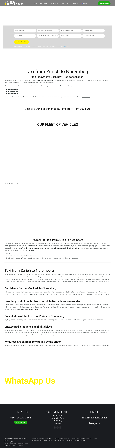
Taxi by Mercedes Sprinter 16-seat (97, 149)
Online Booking (57, 415)
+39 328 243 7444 (20, 417)
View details (8, 172)
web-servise (86, 97)
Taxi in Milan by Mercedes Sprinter (16, 149)
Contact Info (57, 423)
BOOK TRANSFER (13, 220)
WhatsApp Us (29, 381)
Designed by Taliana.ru (10, 442)
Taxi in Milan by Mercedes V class (70, 149)
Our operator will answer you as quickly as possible (32, 388)
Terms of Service (16, 445)
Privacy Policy (57, 421)
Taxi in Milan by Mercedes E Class (43, 149)
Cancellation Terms (57, 418)
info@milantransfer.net (94, 417)
